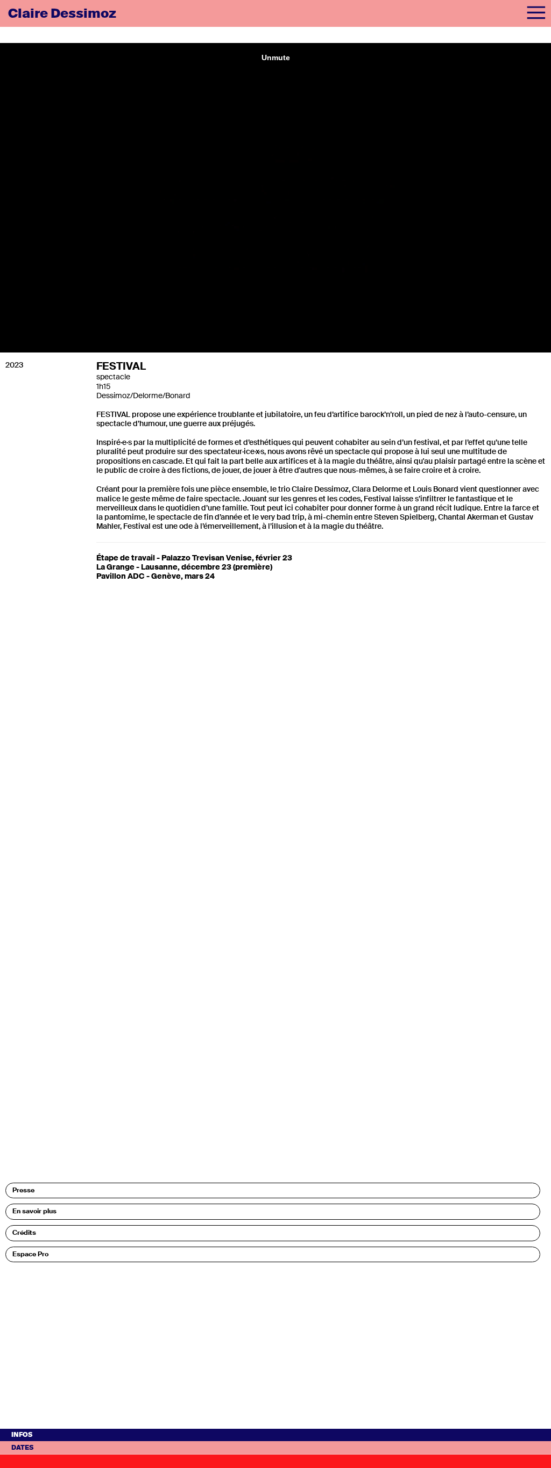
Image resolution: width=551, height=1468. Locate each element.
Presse (23, 1190)
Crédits (24, 1232)
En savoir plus (34, 1211)
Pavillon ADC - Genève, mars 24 (155, 576)
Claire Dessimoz (62, 13)
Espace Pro (30, 1254)
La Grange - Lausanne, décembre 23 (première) (184, 567)
